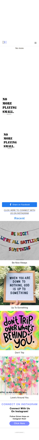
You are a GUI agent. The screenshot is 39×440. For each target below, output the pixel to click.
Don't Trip (19, 352)
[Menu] (35, 42)
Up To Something (19, 307)
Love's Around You (19, 397)
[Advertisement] (19, 19)
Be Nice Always (19, 262)
